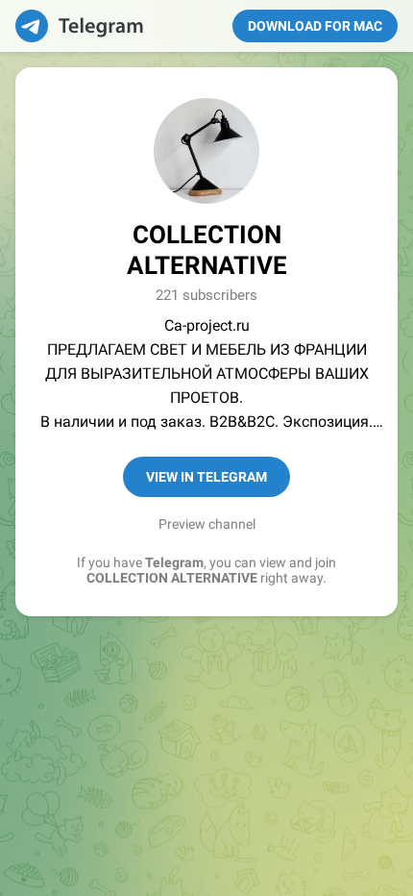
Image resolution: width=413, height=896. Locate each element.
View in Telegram (206, 477)
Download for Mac (315, 26)
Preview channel (206, 524)
